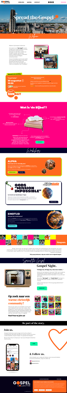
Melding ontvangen (12, 172)
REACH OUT (41, 288)
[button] (17, 278)
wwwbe (27, 391)
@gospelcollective (35, 363)
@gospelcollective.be (36, 361)
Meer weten (21, 172)
